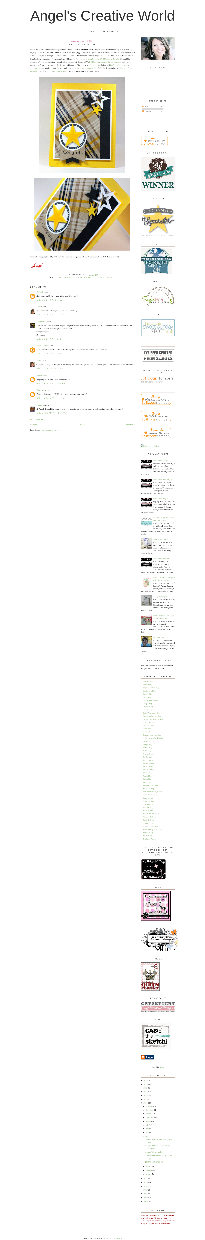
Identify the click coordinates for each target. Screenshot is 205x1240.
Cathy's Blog (147, 703)
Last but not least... (159, 637)
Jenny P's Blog (148, 760)
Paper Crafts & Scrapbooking (96, 277)
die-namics (65, 277)
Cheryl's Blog (148, 706)
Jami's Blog (147, 750)
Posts (146, 106)
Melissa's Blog (148, 810)
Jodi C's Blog (148, 766)
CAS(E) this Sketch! (150, 700)
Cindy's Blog (147, 709)
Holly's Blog (147, 744)
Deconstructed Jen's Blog (152, 735)
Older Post (130, 424)
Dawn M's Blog (148, 725)
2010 (145, 1190)
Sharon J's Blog (148, 823)
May (147, 1132)
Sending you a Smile (160, 539)
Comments (148, 111)
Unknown (40, 390)
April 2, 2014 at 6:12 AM (50, 300)
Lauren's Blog (148, 798)
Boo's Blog (147, 697)
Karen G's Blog (148, 788)
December (149, 1106)
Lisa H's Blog (148, 804)
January (149, 1174)
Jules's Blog (147, 779)
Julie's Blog (147, 782)
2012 (145, 1182)
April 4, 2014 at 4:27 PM (49, 368)
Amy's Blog (147, 684)
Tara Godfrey (41, 321)
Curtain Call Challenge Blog (153, 719)
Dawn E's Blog (148, 722)
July (147, 1125)
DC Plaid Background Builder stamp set (105, 62)
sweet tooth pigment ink (86, 68)
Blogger (162, 1067)
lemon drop (95, 65)
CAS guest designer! (160, 596)
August (148, 1121)
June (147, 1128)
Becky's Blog (147, 694)
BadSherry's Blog (149, 691)
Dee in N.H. (41, 291)
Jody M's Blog (148, 769)
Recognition (110, 31)
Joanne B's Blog (149, 763)
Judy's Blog (147, 772)
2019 (145, 1084)
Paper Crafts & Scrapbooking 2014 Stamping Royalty (97, 58)
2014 (145, 1103)
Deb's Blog (147, 728)
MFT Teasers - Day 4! (161, 460)
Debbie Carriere (42, 345)
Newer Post (34, 424)
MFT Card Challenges (151, 813)
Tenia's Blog (147, 835)
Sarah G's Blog (148, 820)
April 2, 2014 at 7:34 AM (50, 314)
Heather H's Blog (149, 741)
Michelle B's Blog (149, 817)
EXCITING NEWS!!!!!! (154, 1162)
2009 (145, 1193)
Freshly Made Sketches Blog (153, 738)
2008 (145, 1197)
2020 (145, 1080)
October (149, 1113)
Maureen (40, 404)
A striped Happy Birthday (154, 1152)
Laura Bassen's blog (150, 794)
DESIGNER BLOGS (114, 1238)
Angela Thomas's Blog (151, 687)
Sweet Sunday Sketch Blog (152, 829)
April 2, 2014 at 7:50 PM (49, 353)
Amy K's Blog (148, 681)
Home (92, 31)
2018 (145, 1088)
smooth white (35, 68)
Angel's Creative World (102, 16)
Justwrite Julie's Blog (150, 785)
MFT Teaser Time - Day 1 (162, 558)
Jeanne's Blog (148, 754)
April (148, 1136)
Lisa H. (39, 306)
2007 (145, 1201)
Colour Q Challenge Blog (152, 716)
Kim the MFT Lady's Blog (152, 791)
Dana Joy (40, 375)
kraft (112, 65)
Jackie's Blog (147, 747)
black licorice (120, 65)
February (149, 1170)
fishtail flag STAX (60, 71)
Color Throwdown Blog (151, 713)
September (150, 1117)
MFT (75, 277)
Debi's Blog (147, 732)
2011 (145, 1186)
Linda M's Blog (148, 801)
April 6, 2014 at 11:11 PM (50, 398)
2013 (145, 1178)
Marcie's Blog (148, 807)
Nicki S (39, 360)
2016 (145, 1095)
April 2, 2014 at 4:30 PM (49, 339)
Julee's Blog (147, 776)
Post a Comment (36, 419)
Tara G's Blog (148, 832)
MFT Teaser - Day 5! (160, 498)
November (150, 1110)
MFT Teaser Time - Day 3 (162, 479)
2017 (145, 1091)
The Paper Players (149, 839)
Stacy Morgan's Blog (150, 826)
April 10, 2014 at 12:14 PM (51, 412)
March (148, 1166)
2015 (145, 1099)
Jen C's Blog (147, 757)
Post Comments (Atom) (50, 430)
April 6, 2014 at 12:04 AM (50, 383)
